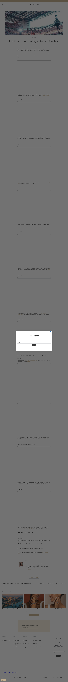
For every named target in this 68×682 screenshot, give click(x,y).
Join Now (34, 345)
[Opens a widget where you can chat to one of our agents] (3, 680)
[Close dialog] (50, 332)
